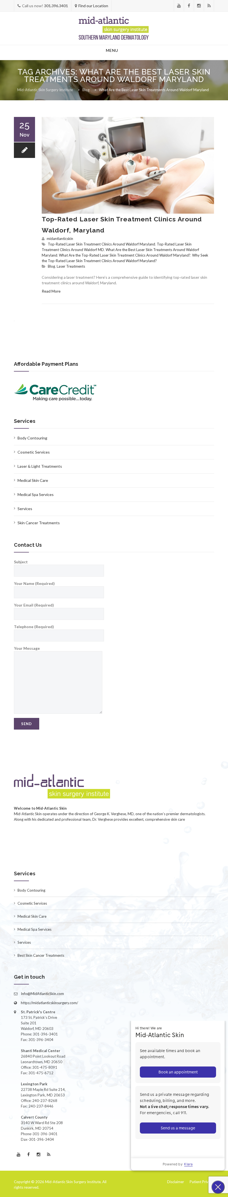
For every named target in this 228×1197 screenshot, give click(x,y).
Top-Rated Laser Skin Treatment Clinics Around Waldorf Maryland (101, 244)
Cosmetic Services (34, 452)
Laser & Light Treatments (40, 466)
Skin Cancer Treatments (39, 522)
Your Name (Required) (34, 583)
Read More (51, 291)
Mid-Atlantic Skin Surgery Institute (73, 1182)
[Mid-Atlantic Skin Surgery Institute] (114, 28)
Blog (51, 266)
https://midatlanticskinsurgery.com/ (49, 1003)
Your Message (27, 648)
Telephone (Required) (34, 626)
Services (25, 508)
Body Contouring (32, 438)
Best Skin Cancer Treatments (41, 955)
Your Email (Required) (34, 605)
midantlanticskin (60, 238)
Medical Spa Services (36, 494)
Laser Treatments (71, 266)
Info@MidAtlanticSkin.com (42, 993)
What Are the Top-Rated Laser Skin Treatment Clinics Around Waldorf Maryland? (124, 255)
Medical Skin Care (33, 480)
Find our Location (93, 5)
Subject (21, 561)
